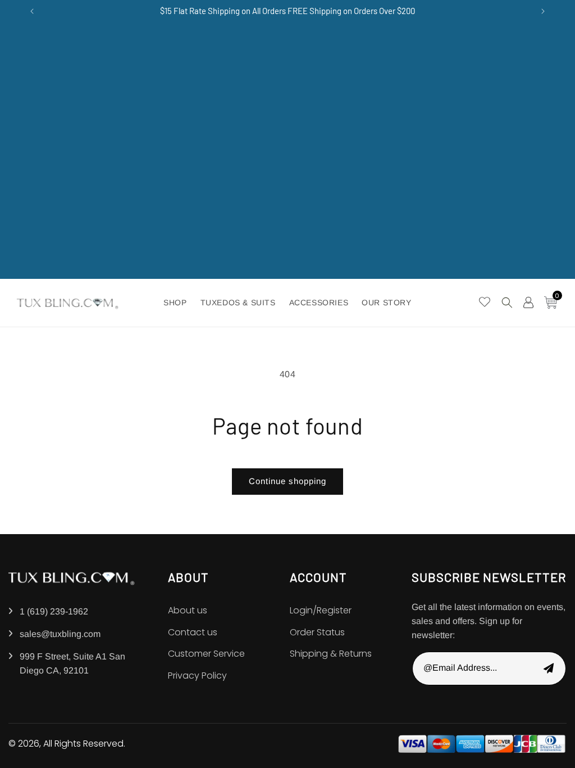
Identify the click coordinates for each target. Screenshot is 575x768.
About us (187, 610)
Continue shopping (287, 481)
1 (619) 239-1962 (54, 611)
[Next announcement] (543, 11)
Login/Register (321, 610)
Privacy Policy (197, 675)
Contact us (192, 632)
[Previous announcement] (32, 11)
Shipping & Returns (331, 653)
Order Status (317, 632)
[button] (507, 302)
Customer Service (206, 653)
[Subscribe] (548, 668)
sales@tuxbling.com (60, 634)
